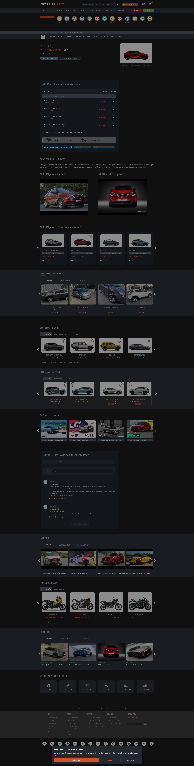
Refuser (109, 760)
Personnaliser (130, 760)
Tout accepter (76, 760)
